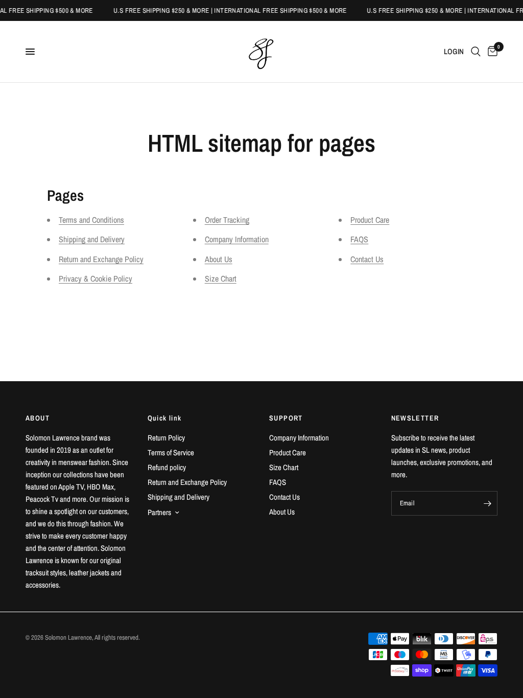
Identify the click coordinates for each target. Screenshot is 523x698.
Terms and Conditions (91, 219)
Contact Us (367, 259)
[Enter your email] (487, 503)
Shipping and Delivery (92, 239)
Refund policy (167, 467)
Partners (159, 512)
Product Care (369, 219)
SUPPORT (286, 418)
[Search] (475, 51)
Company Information (237, 239)
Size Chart (220, 278)
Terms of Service (171, 452)
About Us (218, 259)
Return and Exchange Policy (101, 259)
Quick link (165, 418)
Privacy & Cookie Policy (95, 278)
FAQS (359, 239)
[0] (490, 51)
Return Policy (166, 437)
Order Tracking (227, 219)
